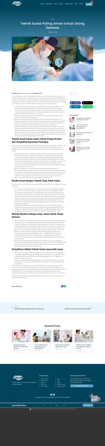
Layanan (61, 3)
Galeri (55, 3)
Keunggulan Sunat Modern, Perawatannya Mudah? (83, 118)
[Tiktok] (54, 395)
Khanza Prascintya (26, 93)
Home (42, 3)
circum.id (14, 277)
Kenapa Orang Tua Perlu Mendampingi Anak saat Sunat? (83, 148)
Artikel (52, 19)
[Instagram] (51, 395)
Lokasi (76, 3)
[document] (52, 426)
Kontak (81, 3)
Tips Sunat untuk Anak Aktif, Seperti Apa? (62, 345)
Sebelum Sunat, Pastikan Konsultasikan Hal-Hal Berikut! (83, 141)
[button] (62, 286)
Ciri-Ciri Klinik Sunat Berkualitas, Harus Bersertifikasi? (82, 126)
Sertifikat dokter (69, 3)
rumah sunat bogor (32, 276)
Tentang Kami (48, 3)
